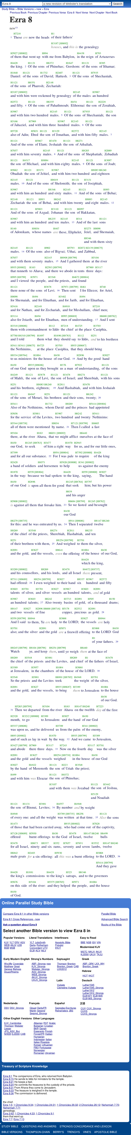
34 (53, 807)
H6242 (57, 199)
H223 (65, 765)
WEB (7, 945)
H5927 (14, 53)
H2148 (49, 82)
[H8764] (22, 355)
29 (117, 641)
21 (68, 426)
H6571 (41, 462)
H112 (52, 326)
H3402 (62, 296)
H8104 (32, 647)
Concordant (36, 948)
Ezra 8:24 (8, 1085)
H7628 (96, 823)
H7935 (94, 72)
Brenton (71, 964)
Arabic (52, 1023)
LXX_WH (99, 964)
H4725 (78, 326)
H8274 (81, 374)
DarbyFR (41, 1008)
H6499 (104, 833)
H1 (52, 33)
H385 (102, 63)
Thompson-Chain (38, 1132)
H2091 (14, 550)
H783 (98, 53)
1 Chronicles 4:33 (25, 1113)
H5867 (38, 141)
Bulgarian (38, 1026)
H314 (79, 218)
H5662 (14, 170)
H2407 (59, 72)
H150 (112, 599)
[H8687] (81, 345)
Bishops (17, 969)
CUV (83, 1008)
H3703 (97, 326)
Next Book (111, 12)
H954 (56, 452)
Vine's (87, 1132)
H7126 (14, 833)
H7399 (14, 452)
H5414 (92, 403)
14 (23, 251)
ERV (17, 942)
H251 (94, 335)
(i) (16, 27)
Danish (42, 1028)
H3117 (98, 267)
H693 (13, 735)
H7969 (32, 121)
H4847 (31, 394)
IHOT (58, 948)
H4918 (66, 306)
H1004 (37, 355)
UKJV (92, 954)
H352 (56, 843)
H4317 (26, 160)
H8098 (97, 228)
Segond (41, 1011)
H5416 (14, 306)
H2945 (77, 442)
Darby (33, 945)
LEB (19, 945)
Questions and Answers (38, 1126)
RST (45, 1023)
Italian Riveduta (42, 1042)
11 (75, 193)
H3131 (87, 179)
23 (65, 504)
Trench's (73, 1132)
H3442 (106, 784)
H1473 (14, 823)
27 (41, 602)
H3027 (106, 355)
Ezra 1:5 (7, 1105)
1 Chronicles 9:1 (45, 1113)
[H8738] (22, 423)
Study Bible (8, 9)
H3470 (52, 141)
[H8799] (72, 257)
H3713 (67, 599)
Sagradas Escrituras (65, 1008)
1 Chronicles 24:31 (45, 1105)
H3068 (62, 618)
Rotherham (42, 945)
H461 (83, 287)
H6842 (14, 853)
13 (73, 222)
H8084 (44, 160)
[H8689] (22, 579)
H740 (103, 287)
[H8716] (55, 608)
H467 (56, 228)
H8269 (69, 403)
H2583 (48, 267)
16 (58, 290)
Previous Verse (57, 12)
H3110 (54, 209)
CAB (76, 966)
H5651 (34, 131)
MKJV (91, 952)
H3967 (96, 92)
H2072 (81, 248)
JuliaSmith (40, 942)
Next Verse (82, 12)
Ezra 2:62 (8, 1113)
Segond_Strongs (38, 1013)
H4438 (80, 53)
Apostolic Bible (105, 1132)
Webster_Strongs (41, 969)
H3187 (54, 43)
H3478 (66, 374)
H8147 (97, 520)
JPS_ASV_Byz (12, 1031)
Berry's (58, 1132)
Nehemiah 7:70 (110, 1105)
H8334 (14, 355)
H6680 (103, 316)
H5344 (14, 423)
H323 (69, 872)
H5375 (51, 882)
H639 (69, 491)
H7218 (17, 33)
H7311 (14, 579)
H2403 (31, 853)
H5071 (62, 628)
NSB (88, 942)
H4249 (14, 374)
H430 (57, 355)
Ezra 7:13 (19, 1119)
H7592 (78, 452)
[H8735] (22, 520)
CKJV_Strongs (39, 980)
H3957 (35, 667)
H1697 (40, 335)
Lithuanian (47, 1045)
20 (99, 397)
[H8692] (63, 43)
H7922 (78, 365)
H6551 (31, 82)
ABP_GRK (88, 964)
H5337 (14, 726)
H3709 (59, 726)
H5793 (70, 248)
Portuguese (45, 1047)
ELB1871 (87, 996)
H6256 (80, 813)
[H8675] (98, 248)
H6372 (50, 63)
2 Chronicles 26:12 (89, 1105)
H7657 (14, 150)
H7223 (100, 706)
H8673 (34, 843)
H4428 (14, 63)
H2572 (14, 102)
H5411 (14, 345)
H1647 (69, 63)
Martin (33, 1011)
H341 (81, 462)
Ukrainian (50, 1053)
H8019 (54, 179)
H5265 (18, 706)
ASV (22, 942)
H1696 (57, 335)
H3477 (47, 442)
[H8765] (67, 677)
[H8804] (84, 277)
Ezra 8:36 (8, 1093)
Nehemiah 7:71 (11, 1108)
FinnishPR (39, 1034)
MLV (43, 951)
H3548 (51, 277)
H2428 (14, 462)
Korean (37, 1045)
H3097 (108, 160)
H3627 (34, 550)
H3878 (47, 287)
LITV (45, 948)
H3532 (95, 843)
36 (119, 856)
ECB (32, 951)
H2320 (14, 716)
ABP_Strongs (39, 964)
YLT (11, 942)
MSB (12, 948)
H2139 (89, 248)
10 (23, 183)
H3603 (14, 589)
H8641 (59, 550)
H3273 (87, 228)
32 (68, 739)
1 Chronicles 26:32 (67, 1105)
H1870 (68, 442)
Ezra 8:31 (8, 1087)
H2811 (61, 384)
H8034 (35, 228)
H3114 (14, 316)
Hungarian (39, 1037)
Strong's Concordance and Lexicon (86, 1126)
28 (103, 612)
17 (96, 319)
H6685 (95, 423)
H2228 (102, 102)
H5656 (14, 413)
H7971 (65, 287)
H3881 (36, 413)
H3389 (14, 667)
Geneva (8, 969)
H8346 (51, 189)
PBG (36, 1047)
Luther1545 (88, 985)
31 (12, 709)
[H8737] (95, 569)
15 (57, 261)
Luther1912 (88, 990)
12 (112, 202)
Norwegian (39, 1050)
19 (54, 387)
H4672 (75, 277)
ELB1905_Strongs (92, 998)
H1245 (28, 442)
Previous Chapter (37, 12)
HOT (85, 976)
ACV (37, 951)
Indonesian (39, 1039)
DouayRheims (11, 972)
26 (30, 582)
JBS (71, 1011)
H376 (63, 365)
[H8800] (87, 452)
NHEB (7, 1034)
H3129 (55, 131)
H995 (13, 277)
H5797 (88, 481)
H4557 (60, 804)
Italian (49, 1039)
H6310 (21, 335)
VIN (99, 942)
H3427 (14, 745)
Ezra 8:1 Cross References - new (21, 919)
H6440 (83, 433)
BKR (36, 1028)
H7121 (74, 423)
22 (50, 456)
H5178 (65, 608)
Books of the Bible (111, 924)
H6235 (51, 218)
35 (96, 817)
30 (98, 670)
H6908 (63, 257)
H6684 (71, 501)
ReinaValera (61, 1011)
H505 (91, 599)
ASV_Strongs (39, 972)
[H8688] (72, 316)
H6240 (102, 170)
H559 (31, 472)
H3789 (61, 813)
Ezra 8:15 (8, 1079)
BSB (6, 948)
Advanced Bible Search (114, 919)
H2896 (80, 355)
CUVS (84, 1011)
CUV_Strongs (94, 1008)
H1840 (14, 72)
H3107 (53, 784)
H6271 (79, 141)
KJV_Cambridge (12, 1023)
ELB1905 (98, 996)
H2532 (78, 608)
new (48, 964)
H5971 (34, 277)
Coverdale (18, 964)
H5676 (14, 882)
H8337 (80, 579)
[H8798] (22, 647)
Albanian (38, 1023)
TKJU (99, 954)
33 (56, 748)
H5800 (14, 501)
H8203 (85, 150)
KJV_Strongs (38, 966)
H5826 (63, 462)
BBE (83, 942)
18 (73, 358)
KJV (6, 942)
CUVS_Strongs (89, 1014)
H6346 (82, 872)
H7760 (14, 335)
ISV (94, 942)
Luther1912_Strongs (93, 993)
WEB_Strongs (39, 974)
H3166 (14, 121)
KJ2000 (85, 954)
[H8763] (66, 335)
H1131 (26, 804)
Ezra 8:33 (8, 1090)
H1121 (31, 63)
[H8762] (112, 316)
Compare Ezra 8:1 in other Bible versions (26, 914)
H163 (32, 267)
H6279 (14, 520)
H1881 (29, 872)
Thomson (62, 964)
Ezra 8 (70, 12)
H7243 (63, 745)
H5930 (32, 833)
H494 (35, 296)
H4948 (77, 677)
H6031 (52, 433)
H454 (74, 102)
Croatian (48, 1026)
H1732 (43, 72)
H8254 (59, 540)
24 (65, 524)
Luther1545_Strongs (93, 988)
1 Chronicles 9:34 (23, 1105)
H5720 (14, 131)
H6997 (80, 209)
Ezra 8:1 (7, 1076)
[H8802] (22, 53)
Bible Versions (25, 9)
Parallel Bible (108, 914)
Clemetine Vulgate (66, 988)
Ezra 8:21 (8, 1082)
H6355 (50, 102)
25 (53, 543)
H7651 (79, 843)
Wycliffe (8, 964)
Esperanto (39, 1031)
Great (17, 966)
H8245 (14, 647)
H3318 (14, 326)
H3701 (80, 540)
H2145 (76, 92)
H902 (47, 248)
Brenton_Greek (65, 966)
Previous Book (18, 12)
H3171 (40, 170)
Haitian (48, 1034)
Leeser (7, 1028)
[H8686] (22, 326)
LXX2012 (62, 969)
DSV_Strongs (17, 1008)
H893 (106, 189)
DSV (6, 1008)
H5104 (95, 257)
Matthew (8, 966)
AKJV (13, 945)
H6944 (31, 618)
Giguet (33, 1008)
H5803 (38, 209)
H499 (13, 774)
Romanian (39, 1053)
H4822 (32, 765)
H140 (13, 228)
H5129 (94, 794)
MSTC (84, 952)
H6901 (59, 677)
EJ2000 (16, 1034)
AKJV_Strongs (39, 977)
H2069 (108, 150)
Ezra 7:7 (7, 1119)
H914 (71, 520)
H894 (45, 53)
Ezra (46, 9)
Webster (19, 1026)
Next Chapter (96, 12)
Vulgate (61, 985)
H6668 (47, 608)
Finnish (48, 1031)
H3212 (25, 716)
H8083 (94, 170)
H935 (13, 267)
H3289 (14, 569)
